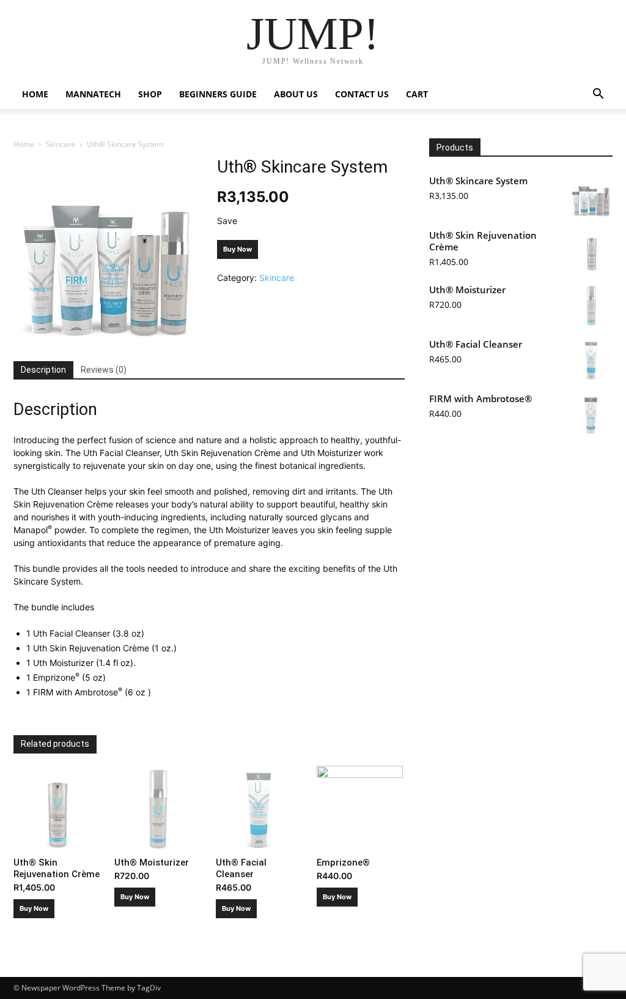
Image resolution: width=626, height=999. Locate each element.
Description (43, 370)
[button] (598, 95)
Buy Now (237, 249)
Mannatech (93, 94)
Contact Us (362, 94)
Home (35, 94)
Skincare (60, 144)
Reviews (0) (104, 370)
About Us (296, 94)
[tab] (43, 370)
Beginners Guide (218, 94)
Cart (417, 94)
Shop (150, 94)
